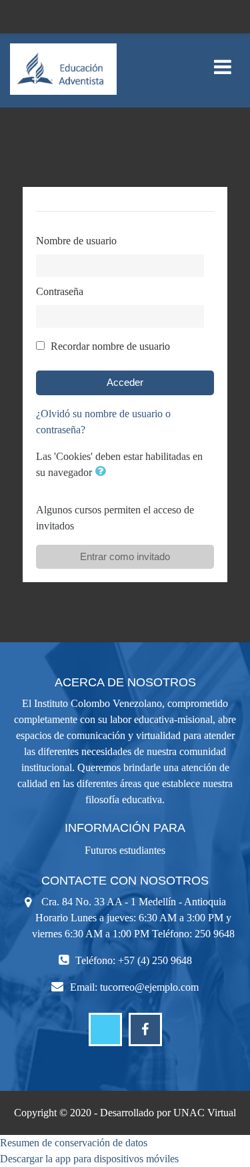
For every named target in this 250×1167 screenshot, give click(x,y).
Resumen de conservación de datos (73, 1142)
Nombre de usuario (76, 240)
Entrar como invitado (125, 556)
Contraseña (59, 291)
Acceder (125, 382)
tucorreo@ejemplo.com (149, 987)
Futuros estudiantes (125, 850)
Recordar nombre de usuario (110, 346)
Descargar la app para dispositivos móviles (89, 1158)
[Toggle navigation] (222, 59)
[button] (103, 472)
